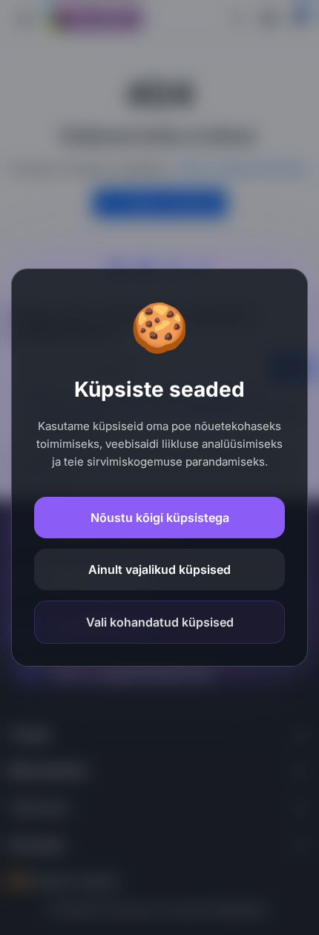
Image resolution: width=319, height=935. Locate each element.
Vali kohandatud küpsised (160, 622)
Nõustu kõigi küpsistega (160, 517)
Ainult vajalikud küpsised (159, 569)
